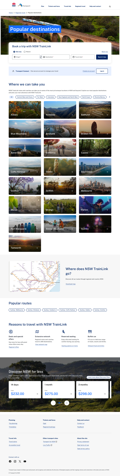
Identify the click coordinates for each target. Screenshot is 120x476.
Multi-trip (105, 52)
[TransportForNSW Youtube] (25, 461)
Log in (102, 71)
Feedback (80, 427)
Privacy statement (83, 441)
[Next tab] (109, 97)
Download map (70, 284)
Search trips (102, 57)
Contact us (80, 423)
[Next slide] (66, 402)
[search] (109, 6)
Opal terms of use (83, 445)
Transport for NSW (49, 441)
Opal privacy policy (83, 449)
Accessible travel (14, 445)
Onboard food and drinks (96, 346)
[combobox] (26, 57)
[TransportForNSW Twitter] (20, 461)
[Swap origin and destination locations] (40, 57)
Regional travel (80, 6)
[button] (11, 97)
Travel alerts (13, 441)
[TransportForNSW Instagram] (15, 461)
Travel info (67, 6)
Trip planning (13, 423)
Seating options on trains (70, 346)
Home (11, 13)
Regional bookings (49, 427)
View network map (41, 344)
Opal (44, 423)
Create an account (89, 71)
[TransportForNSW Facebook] (10, 461)
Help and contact (95, 6)
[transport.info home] (21, 4)
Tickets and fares (54, 6)
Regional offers (14, 347)
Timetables (12, 427)
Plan (42, 6)
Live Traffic (46, 445)
